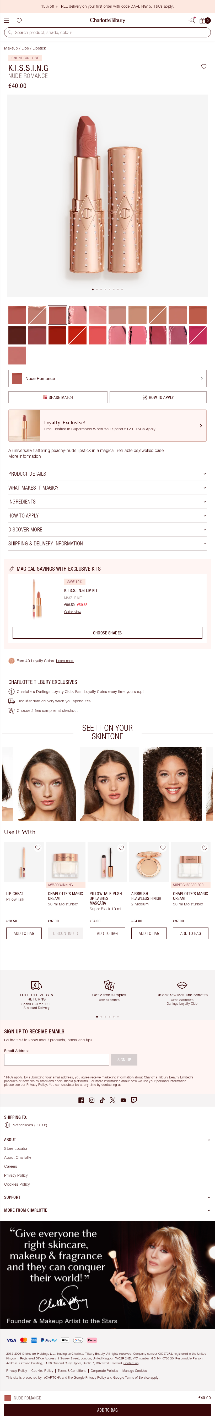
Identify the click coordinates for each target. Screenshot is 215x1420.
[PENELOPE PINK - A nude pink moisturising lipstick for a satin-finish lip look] (117, 315)
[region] (107, 604)
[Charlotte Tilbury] (107, 20)
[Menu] (6, 20)
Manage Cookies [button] (134, 1371)
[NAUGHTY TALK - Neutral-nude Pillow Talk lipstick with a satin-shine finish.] (17, 355)
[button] (10, 32)
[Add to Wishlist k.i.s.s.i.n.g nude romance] (204, 66)
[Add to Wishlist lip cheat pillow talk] (38, 848)
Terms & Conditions (72, 1371)
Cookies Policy (17, 1184)
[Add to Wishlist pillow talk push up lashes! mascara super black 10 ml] (121, 848)
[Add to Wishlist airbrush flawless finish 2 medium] (163, 848)
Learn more (65, 660)
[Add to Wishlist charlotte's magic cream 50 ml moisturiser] (204, 848)
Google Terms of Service (131, 1377)
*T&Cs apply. (13, 1077)
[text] (65, 933)
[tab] (93, 289)
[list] (107, 196)
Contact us (130, 1363)
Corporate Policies (104, 1371)
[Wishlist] (19, 20)
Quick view (72, 612)
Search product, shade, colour (43, 32)
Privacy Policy (36, 1085)
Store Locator (16, 1148)
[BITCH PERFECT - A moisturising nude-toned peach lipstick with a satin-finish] (177, 315)
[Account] (192, 20)
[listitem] (107, 196)
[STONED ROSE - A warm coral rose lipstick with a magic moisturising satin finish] (198, 315)
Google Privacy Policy (90, 1377)
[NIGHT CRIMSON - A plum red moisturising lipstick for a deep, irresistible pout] (17, 335)
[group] (46, 784)
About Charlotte (17, 1157)
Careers (10, 1166)
